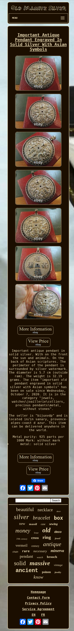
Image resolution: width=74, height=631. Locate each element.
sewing (53, 524)
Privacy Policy (38, 603)
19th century (21, 539)
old (46, 530)
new (22, 524)
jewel (57, 538)
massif (33, 524)
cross (35, 538)
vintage (58, 565)
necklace (45, 509)
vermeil (22, 545)
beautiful (25, 509)
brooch (52, 557)
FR (43, 615)
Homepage (38, 592)
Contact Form (38, 597)
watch (40, 557)
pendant (26, 556)
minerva (57, 550)
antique (52, 544)
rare (26, 551)
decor (59, 511)
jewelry (58, 572)
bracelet (41, 518)
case (43, 524)
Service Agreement (38, 609)
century (35, 546)
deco (57, 532)
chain (15, 551)
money (22, 530)
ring (47, 537)
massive (40, 563)
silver (21, 517)
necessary (40, 551)
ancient (27, 570)
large (36, 533)
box (58, 518)
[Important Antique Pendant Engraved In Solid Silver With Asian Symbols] (38, 74)
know (38, 577)
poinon (46, 572)
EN (33, 615)
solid (20, 563)
